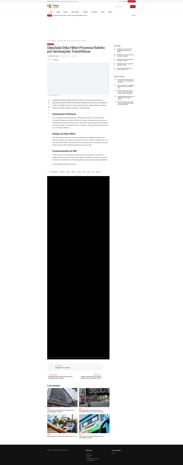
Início (51, 12)
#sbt (93, 171)
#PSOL (84, 171)
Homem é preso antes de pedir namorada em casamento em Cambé (124, 50)
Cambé (58, 12)
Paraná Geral (75, 12)
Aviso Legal (89, 455)
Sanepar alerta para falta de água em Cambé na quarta (125, 60)
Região (110, 12)
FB (120, 1)
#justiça (68, 171)
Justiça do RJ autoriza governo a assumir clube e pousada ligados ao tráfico (60, 411)
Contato (89, 457)
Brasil (103, 12)
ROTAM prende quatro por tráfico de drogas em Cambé (125, 55)
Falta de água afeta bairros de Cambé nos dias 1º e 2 (61, 436)
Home (88, 453)
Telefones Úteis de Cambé (93, 458)
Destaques (94, 12)
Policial (65, 12)
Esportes (85, 12)
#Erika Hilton (62, 171)
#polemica (79, 171)
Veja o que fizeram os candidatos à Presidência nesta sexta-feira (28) (68, 15)
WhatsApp (124, 1)
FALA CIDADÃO (90, 460)
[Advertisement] (91, 28)
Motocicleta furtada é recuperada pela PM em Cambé (125, 64)
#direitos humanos (54, 171)
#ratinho (88, 171)
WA (49, 107)
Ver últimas (134, 15)
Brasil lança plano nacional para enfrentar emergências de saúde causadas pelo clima (91, 411)
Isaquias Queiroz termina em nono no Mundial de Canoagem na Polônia (126, 97)
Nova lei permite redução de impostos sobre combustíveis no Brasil (91, 437)
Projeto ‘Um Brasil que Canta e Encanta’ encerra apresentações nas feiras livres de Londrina (125, 92)
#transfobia (98, 171)
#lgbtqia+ (73, 171)
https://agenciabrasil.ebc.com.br (66, 164)
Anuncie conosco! (131, 1)
